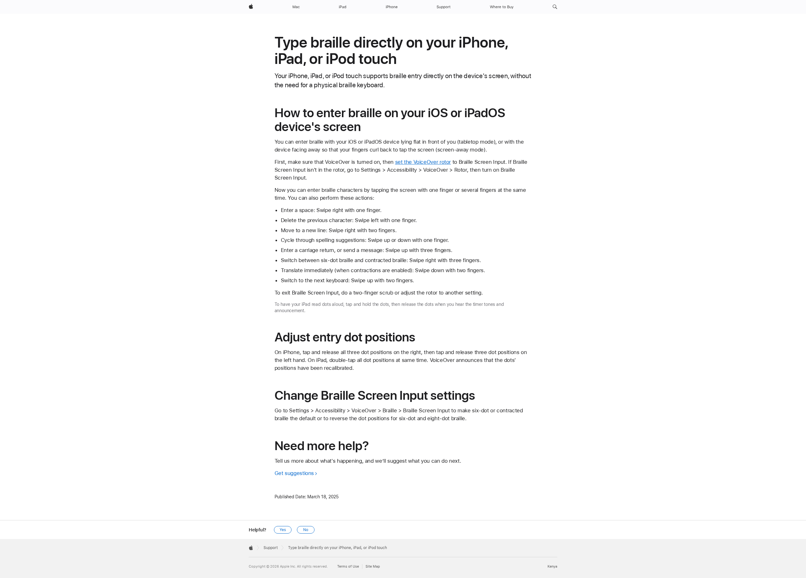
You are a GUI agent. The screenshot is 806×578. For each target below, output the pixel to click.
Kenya (552, 566)
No (305, 530)
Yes (283, 530)
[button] (555, 7)
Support (271, 548)
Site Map (373, 566)
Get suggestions (294, 473)
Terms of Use (348, 566)
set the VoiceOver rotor (423, 162)
